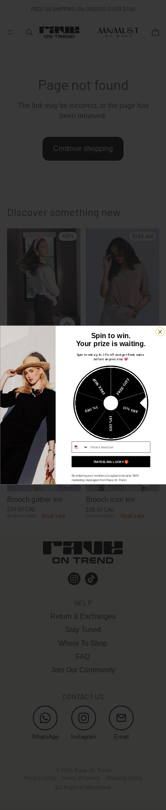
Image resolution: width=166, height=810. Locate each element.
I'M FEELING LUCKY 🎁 (110, 462)
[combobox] (80, 447)
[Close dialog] (159, 332)
